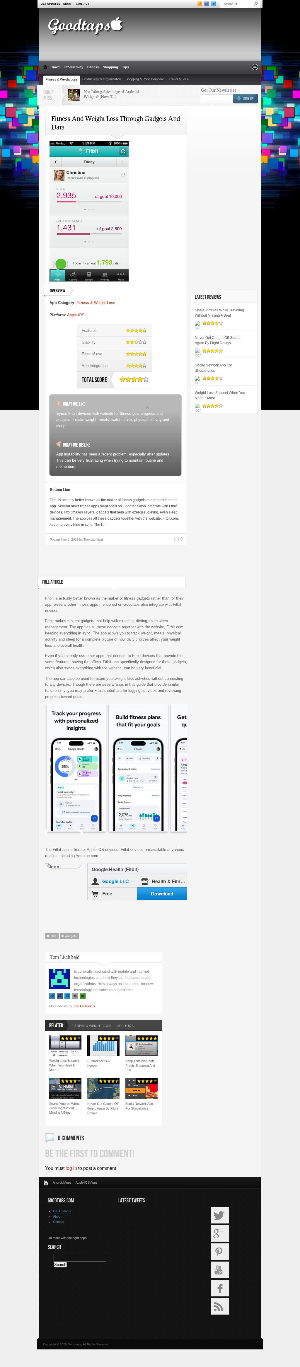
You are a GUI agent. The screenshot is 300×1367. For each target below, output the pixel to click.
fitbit (53, 936)
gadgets (70, 936)
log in (71, 1168)
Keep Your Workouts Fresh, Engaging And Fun (140, 1065)
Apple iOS (75, 315)
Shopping (110, 67)
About (68, 3)
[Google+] (75, 996)
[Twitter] (52, 996)
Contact (82, 3)
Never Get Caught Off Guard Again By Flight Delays (103, 1108)
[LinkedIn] (67, 996)
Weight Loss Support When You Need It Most (64, 1065)
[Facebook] (60, 996)
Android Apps (62, 1182)
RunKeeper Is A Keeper (98, 1063)
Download (162, 893)
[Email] (83, 996)
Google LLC (115, 881)
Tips (125, 67)
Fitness (93, 67)
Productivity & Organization (101, 79)
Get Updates (50, 3)
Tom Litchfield (82, 1006)
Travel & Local (179, 79)
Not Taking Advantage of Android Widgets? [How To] (111, 94)
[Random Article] (255, 68)
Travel (55, 67)
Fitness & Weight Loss (62, 79)
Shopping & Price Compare (145, 79)
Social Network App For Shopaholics (139, 1106)
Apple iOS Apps (87, 1182)
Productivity (73, 67)
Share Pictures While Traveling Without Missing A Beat (64, 1108)
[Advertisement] (115, 563)
